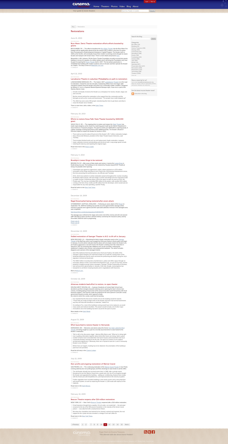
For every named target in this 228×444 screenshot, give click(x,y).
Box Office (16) (136, 44)
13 (113, 424)
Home (96, 6)
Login (146, 1)
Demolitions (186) (137, 53)
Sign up (153, 1)
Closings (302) (136, 50)
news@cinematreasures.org (145, 82)
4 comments (74, 272)
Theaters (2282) (136, 73)
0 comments (74, 67)
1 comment (74, 148)
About (135, 6)
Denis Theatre (90, 62)
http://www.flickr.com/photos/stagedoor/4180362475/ (87, 212)
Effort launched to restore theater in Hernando (90, 325)
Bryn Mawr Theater (107, 48)
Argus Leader (89, 146)
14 (117, 424)
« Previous (75, 424)
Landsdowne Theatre (111, 82)
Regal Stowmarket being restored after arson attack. (92, 201)
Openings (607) (136, 64)
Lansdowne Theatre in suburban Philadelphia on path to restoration (99, 79)
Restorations (81, 26)
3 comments (74, 313)
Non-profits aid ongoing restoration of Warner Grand (93, 364)
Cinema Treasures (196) (138, 48)
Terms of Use (150, 441)
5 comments (74, 418)
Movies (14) (135, 62)
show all (134, 75)
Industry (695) (135, 59)
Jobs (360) (135, 60)
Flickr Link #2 (75, 223)
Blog (129, 6)
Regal (120, 204)
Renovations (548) (137, 68)
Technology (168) (136, 71)
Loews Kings (118, 163)
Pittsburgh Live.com (97, 65)
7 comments (74, 189)
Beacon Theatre (96, 402)
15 (121, 424)
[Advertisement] (114, 19)
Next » (127, 424)
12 (109, 424)
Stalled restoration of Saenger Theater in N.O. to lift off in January (98, 236)
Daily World (86, 311)
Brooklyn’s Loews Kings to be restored (86, 160)
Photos (114, 6)
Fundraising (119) (137, 57)
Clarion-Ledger (91, 350)
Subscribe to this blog (141, 93)
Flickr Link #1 (75, 221)
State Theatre (117, 124)
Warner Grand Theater (112, 367)
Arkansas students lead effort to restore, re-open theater (94, 284)
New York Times (90, 187)
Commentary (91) (137, 51)
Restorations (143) (137, 69)
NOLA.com (79, 270)
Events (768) (135, 55)
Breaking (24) (135, 46)
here (117, 55)
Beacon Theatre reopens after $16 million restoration (93, 399)
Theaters (105, 6)
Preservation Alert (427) (138, 66)
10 (101, 424)
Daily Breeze (86, 386)
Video (122, 6)
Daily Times (99, 105)
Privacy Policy (141, 441)
